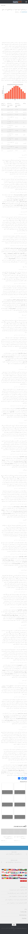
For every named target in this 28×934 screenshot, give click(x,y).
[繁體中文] (21, 881)
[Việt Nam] (26, 881)
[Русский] (26, 878)
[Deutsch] (10, 870)
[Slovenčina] (23, 878)
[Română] (3, 876)
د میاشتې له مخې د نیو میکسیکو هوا (16, 893)
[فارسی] (26, 873)
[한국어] (23, 876)
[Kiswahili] (14, 878)
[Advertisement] (14, 28)
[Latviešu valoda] (19, 876)
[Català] (19, 870)
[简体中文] (23, 881)
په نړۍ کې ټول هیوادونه (20, 928)
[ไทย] (12, 878)
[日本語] (5, 873)
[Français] (21, 873)
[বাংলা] (21, 870)
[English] (3, 878)
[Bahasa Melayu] (16, 876)
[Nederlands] (12, 876)
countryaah (24, 12)
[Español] (5, 870)
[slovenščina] (21, 878)
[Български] (23, 870)
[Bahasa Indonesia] (10, 873)
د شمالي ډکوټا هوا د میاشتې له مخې (16, 902)
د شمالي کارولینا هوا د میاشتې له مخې (15, 899)
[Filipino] (10, 878)
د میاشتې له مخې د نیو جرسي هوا (17, 889)
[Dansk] (12, 870)
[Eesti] (3, 870)
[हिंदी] (16, 873)
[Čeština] (16, 870)
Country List (23, 911)
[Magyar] (12, 873)
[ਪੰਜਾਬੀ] (10, 876)
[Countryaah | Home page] (16, 2)
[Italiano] (7, 873)
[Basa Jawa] (3, 873)
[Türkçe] (7, 878)
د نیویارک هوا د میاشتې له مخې (17, 896)
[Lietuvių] (21, 876)
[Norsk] (14, 876)
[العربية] (26, 870)
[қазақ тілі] (26, 876)
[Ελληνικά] (7, 870)
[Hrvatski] (14, 873)
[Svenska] (16, 878)
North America (22, 915)
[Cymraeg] (14, 870)
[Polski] (7, 876)
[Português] (5, 876)
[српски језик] (19, 878)
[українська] (5, 878)
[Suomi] (23, 873)
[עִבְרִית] (19, 873)
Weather (3, 5)
